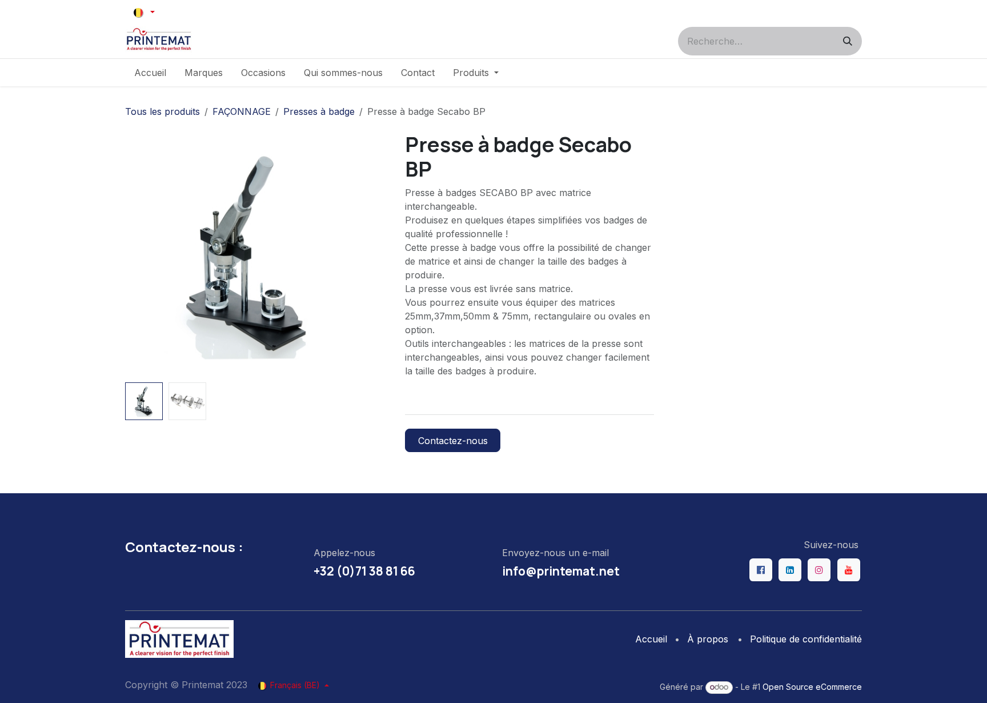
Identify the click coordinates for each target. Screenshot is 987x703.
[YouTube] (848, 569)
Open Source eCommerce (812, 687)
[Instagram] (819, 569)
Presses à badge (319, 111)
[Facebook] (760, 569)
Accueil (651, 639)
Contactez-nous (453, 440)
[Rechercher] (847, 41)
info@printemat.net (561, 571)
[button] (137, 254)
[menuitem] (150, 72)
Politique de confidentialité (806, 639)
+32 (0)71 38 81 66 (364, 571)
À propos (707, 639)
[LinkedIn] (790, 569)
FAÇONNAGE (241, 111)
